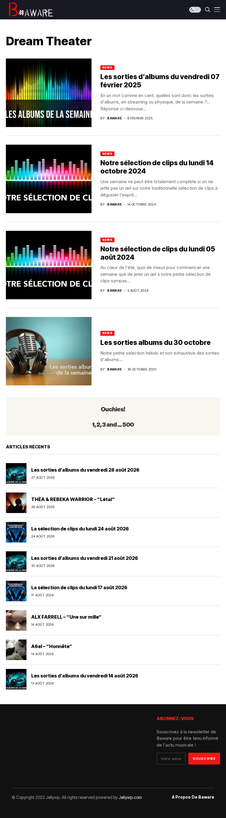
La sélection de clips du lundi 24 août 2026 (80, 529)
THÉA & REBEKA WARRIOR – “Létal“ (73, 499)
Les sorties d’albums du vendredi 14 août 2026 (84, 676)
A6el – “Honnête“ (51, 646)
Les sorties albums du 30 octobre (155, 342)
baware (114, 118)
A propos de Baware (193, 797)
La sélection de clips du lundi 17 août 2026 (79, 587)
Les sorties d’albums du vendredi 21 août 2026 (84, 558)
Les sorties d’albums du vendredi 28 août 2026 (85, 470)
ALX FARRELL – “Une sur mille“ (66, 617)
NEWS (107, 67)
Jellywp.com (130, 797)
